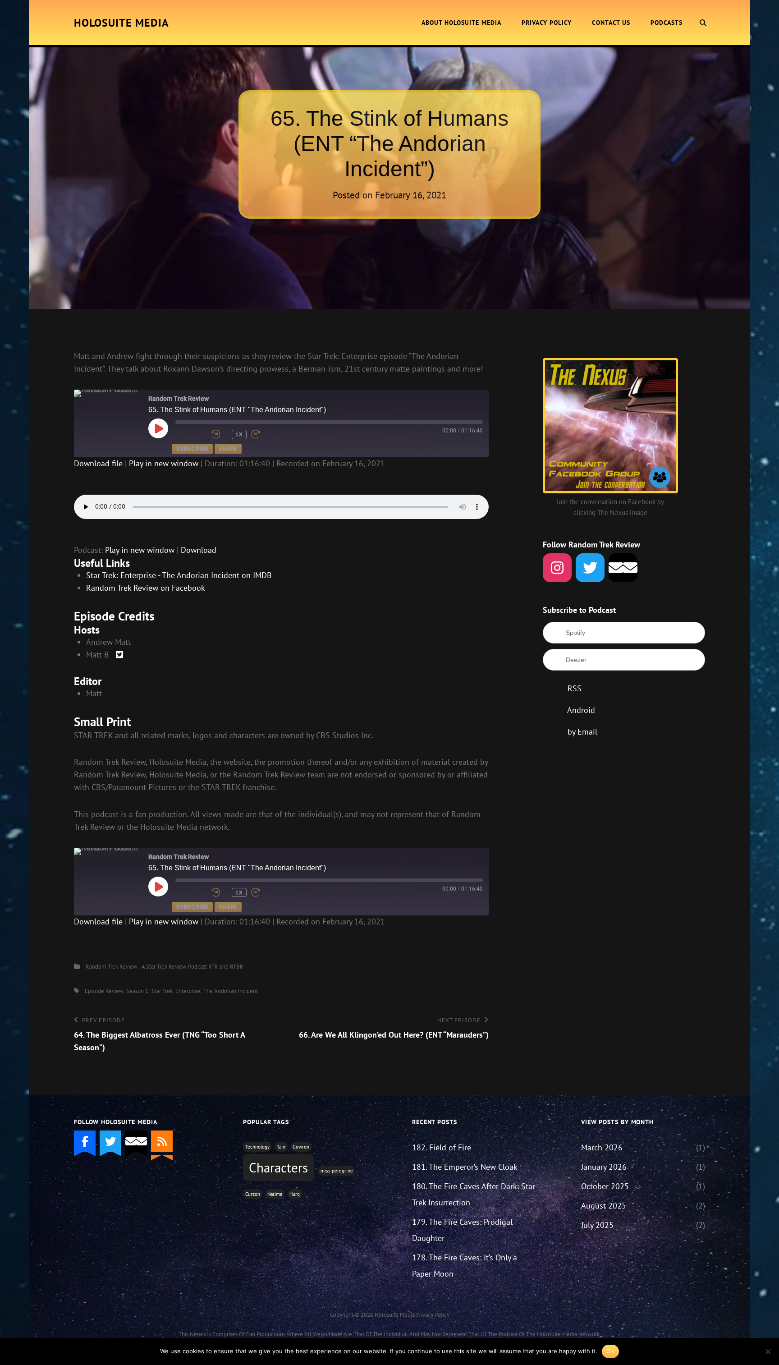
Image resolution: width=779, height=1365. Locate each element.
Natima (274, 1194)
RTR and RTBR (225, 966)
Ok (610, 1351)
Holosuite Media (121, 23)
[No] (767, 1351)
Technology (257, 1147)
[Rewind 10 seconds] (219, 434)
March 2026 (602, 1147)
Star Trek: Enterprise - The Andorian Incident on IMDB (179, 575)
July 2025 (597, 1225)
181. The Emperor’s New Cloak (465, 1167)
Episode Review (104, 991)
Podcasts (667, 22)
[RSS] (162, 1141)
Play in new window (163, 463)
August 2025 (603, 1205)
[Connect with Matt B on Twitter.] (119, 654)
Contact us (611, 22)
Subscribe (192, 448)
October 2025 (605, 1186)
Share (228, 448)
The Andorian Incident (230, 991)
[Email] (623, 567)
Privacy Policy (547, 22)
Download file (98, 463)
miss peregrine (337, 1170)
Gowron (301, 1147)
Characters (278, 1167)
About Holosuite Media (461, 22)
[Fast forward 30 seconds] (267, 434)
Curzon (252, 1194)
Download (198, 550)
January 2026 (604, 1167)
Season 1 (137, 991)
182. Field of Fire (441, 1147)
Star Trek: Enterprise (175, 991)
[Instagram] (557, 567)
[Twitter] (590, 567)
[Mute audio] (191, 434)
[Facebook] (85, 1141)
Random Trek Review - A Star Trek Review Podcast (146, 966)
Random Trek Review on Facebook (145, 588)
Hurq (294, 1194)
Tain (281, 1147)
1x (239, 434)
